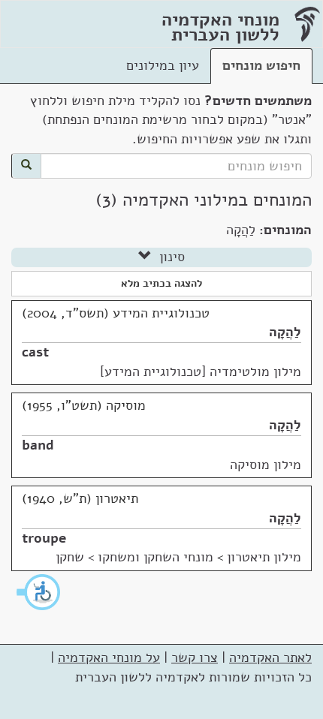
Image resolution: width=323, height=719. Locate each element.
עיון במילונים (162, 65)
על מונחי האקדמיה (109, 657)
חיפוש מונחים (261, 65)
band (38, 445)
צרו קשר (194, 657)
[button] (39, 592)
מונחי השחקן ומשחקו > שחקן (134, 557)
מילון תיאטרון (264, 557)
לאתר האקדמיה (270, 657)
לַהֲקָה (285, 332)
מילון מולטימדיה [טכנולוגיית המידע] (200, 372)
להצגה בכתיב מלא (161, 283)
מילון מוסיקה (265, 465)
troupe (44, 538)
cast (35, 352)
